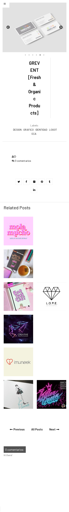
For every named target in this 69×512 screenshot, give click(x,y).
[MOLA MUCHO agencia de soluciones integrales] (18, 244)
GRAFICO (28, 129)
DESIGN (17, 129)
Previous (8, 27)
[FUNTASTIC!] (18, 309)
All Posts (37, 429)
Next (61, 27)
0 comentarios (23, 160)
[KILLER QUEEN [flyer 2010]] (51, 407)
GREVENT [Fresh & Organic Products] (34, 87)
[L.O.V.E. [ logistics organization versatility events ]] (51, 309)
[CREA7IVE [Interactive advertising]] (18, 342)
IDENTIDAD (41, 129)
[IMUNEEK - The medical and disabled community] (18, 375)
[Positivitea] (18, 277)
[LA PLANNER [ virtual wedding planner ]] (18, 407)
